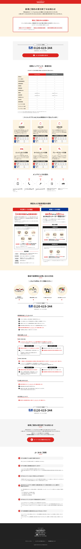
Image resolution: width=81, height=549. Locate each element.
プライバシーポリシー (28, 541)
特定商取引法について (52, 541)
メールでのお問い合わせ (42, 55)
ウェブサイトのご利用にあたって (40, 541)
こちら (27, 254)
